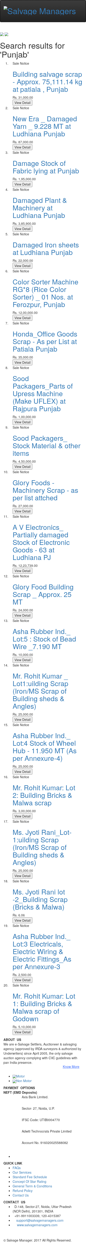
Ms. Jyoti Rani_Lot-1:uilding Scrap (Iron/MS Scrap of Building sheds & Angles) (42, 847)
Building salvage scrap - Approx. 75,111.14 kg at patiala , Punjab (47, 81)
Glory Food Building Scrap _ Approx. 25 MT (43, 594)
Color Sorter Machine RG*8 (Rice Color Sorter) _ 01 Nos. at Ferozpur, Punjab (45, 293)
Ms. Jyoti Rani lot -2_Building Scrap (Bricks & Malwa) (40, 899)
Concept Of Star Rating (29, 1181)
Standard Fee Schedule (30, 1177)
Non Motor (24, 1080)
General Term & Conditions (32, 1186)
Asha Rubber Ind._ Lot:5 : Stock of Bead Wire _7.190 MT (44, 638)
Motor (20, 1076)
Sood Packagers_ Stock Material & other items (46, 445)
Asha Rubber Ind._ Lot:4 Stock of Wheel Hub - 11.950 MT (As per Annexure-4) (45, 746)
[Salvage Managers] (40, 9)
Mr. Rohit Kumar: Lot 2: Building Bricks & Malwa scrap (44, 795)
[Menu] (5, 19)
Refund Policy (23, 1190)
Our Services (22, 1172)
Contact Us (21, 1195)
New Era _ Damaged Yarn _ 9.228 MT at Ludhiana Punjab (45, 126)
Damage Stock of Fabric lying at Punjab (46, 166)
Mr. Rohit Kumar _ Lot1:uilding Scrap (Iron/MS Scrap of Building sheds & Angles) (40, 691)
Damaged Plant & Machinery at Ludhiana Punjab (40, 207)
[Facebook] (4, 1235)
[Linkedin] (11, 1235)
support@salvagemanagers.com (40, 1220)
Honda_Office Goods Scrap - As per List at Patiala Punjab (45, 341)
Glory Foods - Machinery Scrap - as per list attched (45, 490)
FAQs (17, 1167)
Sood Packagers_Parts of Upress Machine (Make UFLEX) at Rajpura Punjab (43, 393)
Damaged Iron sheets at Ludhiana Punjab (46, 248)
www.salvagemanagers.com (37, 1225)
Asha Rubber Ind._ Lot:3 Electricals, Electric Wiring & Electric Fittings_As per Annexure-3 (42, 951)
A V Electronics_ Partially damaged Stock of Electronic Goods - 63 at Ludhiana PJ (41, 542)
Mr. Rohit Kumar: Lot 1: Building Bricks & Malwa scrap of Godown (44, 1007)
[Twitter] (8, 1235)
